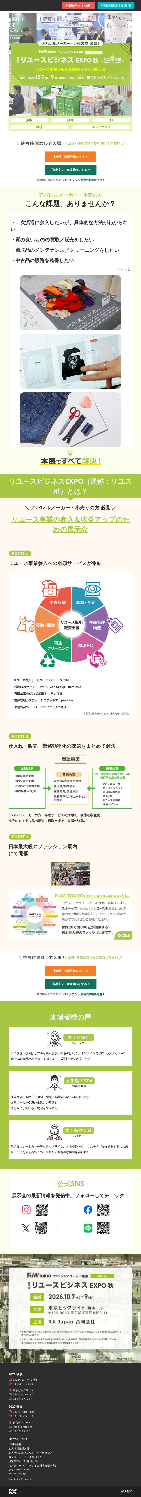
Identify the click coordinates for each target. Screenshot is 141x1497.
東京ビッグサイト (23, 1390)
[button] (78, 5)
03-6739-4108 (21, 1398)
